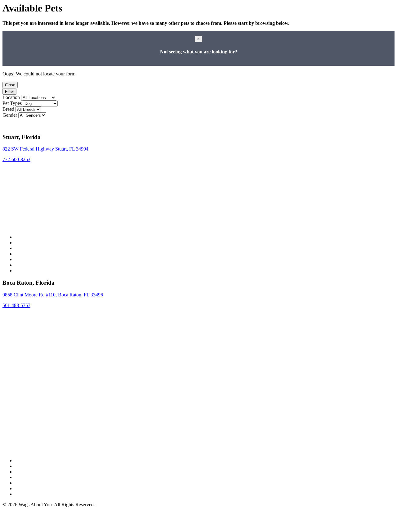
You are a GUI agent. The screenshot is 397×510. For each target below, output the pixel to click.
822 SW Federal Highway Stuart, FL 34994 (45, 148)
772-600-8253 (16, 159)
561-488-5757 (16, 305)
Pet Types (12, 103)
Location (11, 97)
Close (10, 85)
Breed (8, 109)
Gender (9, 115)
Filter (9, 91)
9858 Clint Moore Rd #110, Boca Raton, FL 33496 (52, 294)
